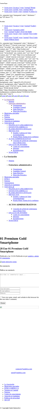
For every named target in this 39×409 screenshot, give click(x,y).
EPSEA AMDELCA (11, 388)
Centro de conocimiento (12, 394)
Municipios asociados (11, 386)
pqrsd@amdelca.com (18, 373)
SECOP (7, 400)
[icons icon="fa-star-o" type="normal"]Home (19, 8)
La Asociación (9, 384)
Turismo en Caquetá (11, 390)
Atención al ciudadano (12, 396)
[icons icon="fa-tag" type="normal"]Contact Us (20, 11)
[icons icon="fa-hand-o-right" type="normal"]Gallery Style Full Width (18, 31)
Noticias (7, 392)
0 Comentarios (5, 258)
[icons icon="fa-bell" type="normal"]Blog (18, 10)
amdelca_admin (33, 256)
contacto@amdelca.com (24, 369)
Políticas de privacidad (12, 398)
